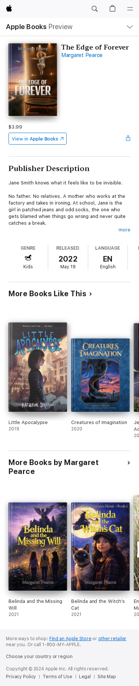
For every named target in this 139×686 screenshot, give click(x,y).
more (124, 230)
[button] (94, 9)
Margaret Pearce (82, 55)
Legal (85, 676)
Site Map (106, 676)
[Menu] (130, 9)
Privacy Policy (21, 676)
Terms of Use (57, 676)
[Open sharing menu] (128, 138)
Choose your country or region (39, 656)
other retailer (112, 638)
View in (35, 139)
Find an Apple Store (70, 638)
